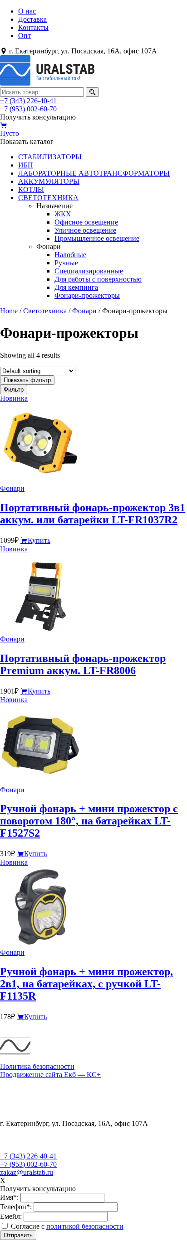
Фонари (84, 311)
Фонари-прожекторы (87, 295)
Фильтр (14, 389)
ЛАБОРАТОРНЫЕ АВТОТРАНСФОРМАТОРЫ (94, 173)
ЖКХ (62, 214)
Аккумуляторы (23, 1099)
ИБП (25, 165)
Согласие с (67, 1226)
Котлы (10, 1107)
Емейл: (11, 1216)
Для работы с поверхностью (98, 279)
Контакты (33, 27)
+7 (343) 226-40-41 (28, 101)
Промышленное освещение (96, 238)
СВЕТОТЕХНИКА (48, 197)
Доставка (32, 19)
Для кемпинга (76, 287)
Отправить (18, 1235)
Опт (24, 35)
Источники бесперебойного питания (57, 1091)
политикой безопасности (84, 1226)
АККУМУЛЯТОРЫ (48, 181)
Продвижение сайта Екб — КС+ (50, 1074)
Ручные (66, 263)
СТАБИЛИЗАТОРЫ (50, 157)
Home (9, 311)
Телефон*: (16, 1207)
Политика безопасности (37, 1066)
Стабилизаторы (24, 1083)
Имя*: (9, 1197)
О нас (27, 11)
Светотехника (45, 311)
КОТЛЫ (31, 189)
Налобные (70, 255)
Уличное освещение (85, 230)
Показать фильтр (27, 380)
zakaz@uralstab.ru (26, 1172)
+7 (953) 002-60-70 (28, 109)
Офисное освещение (86, 222)
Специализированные (88, 271)
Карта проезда (22, 1148)
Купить (39, 540)
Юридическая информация (42, 1131)
